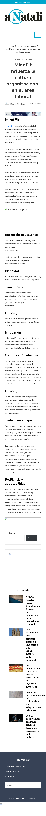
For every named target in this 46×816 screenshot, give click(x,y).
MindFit (8, 126)
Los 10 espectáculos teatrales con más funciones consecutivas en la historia (33, 726)
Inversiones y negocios (23, 59)
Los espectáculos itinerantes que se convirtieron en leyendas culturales (33, 676)
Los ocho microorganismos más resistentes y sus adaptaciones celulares (35, 701)
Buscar (12, 533)
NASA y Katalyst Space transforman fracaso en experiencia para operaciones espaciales (33, 610)
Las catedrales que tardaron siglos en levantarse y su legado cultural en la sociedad (32, 645)
